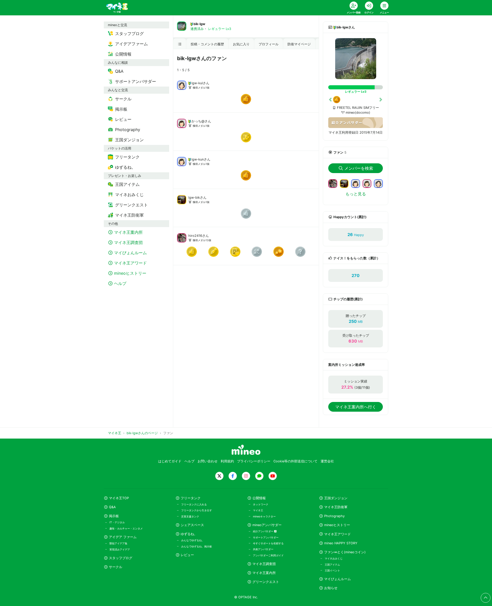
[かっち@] (181, 122)
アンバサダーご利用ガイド (268, 555)
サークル (115, 567)
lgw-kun (197, 159)
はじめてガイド (169, 461)
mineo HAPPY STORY (340, 543)
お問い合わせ (208, 461)
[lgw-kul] (181, 84)
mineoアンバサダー (267, 525)
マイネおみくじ (334, 558)
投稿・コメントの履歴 (207, 44)
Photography (334, 516)
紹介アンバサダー (263, 531)
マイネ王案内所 (264, 573)
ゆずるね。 (189, 534)
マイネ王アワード (337, 534)
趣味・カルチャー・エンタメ (126, 528)
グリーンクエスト (265, 582)
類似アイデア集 (118, 543)
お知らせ (330, 588)
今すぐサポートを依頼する (268, 543)
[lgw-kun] (181, 161)
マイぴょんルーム (337, 579)
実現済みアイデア (119, 549)
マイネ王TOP (119, 498)
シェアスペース (192, 525)
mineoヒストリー (337, 525)
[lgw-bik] (181, 199)
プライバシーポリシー (253, 461)
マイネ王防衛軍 (335, 507)
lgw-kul (197, 83)
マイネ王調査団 (264, 564)
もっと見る (355, 193)
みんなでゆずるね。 (192, 540)
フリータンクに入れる (194, 504)
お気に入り (241, 44)
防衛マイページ (299, 44)
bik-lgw (199, 24)
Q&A (112, 507)
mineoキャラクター (264, 516)
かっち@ (197, 121)
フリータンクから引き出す (196, 510)
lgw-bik (194, 197)
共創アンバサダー (263, 549)
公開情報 (259, 498)
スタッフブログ (120, 558)
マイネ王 (258, 510)
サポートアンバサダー (266, 537)
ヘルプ (189, 461)
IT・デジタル (117, 522)
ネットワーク (260, 504)
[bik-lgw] (355, 58)
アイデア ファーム (123, 537)
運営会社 (327, 461)
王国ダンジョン (335, 498)
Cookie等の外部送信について (295, 461)
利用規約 (227, 461)
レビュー (187, 555)
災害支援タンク (190, 516)
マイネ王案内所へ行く (355, 406)
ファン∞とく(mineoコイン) (345, 552)
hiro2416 (195, 236)
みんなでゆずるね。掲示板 (196, 546)
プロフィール (269, 44)
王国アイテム (332, 564)
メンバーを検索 (358, 168)
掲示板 (114, 516)
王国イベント (332, 570)
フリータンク (191, 498)
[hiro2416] (181, 237)
